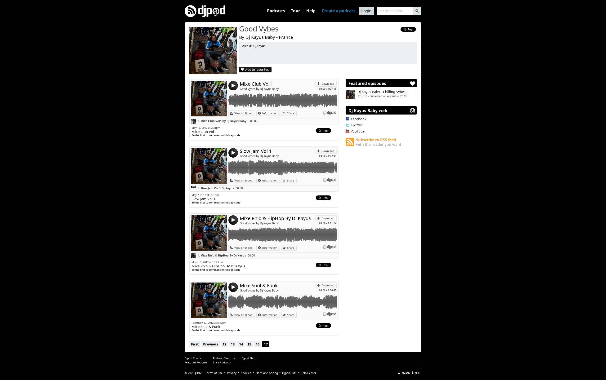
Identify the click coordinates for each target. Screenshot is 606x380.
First (195, 344)
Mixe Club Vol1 (256, 84)
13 (233, 344)
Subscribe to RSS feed (378, 142)
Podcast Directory (224, 358)
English (416, 373)
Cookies (246, 373)
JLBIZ (198, 373)
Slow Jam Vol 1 (256, 151)
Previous (210, 344)
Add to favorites (257, 69)
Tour (295, 10)
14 (241, 344)
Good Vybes (258, 29)
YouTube (358, 131)
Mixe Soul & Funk (259, 285)
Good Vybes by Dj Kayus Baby (259, 89)
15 (249, 344)
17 (266, 344)
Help (311, 10)
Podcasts (276, 10)
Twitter (356, 125)
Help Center (308, 373)
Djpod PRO (289, 373)
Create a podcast (338, 10)
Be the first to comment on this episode (216, 135)
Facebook (358, 119)
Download (327, 83)
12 (224, 344)
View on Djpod (243, 113)
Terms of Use (214, 373)
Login (366, 10)
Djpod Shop (248, 358)
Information (269, 113)
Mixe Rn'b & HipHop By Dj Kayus (275, 218)
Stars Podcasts (222, 362)
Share (290, 113)
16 (257, 344)
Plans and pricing (266, 373)
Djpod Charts (193, 358)
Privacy (231, 373)
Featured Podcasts (196, 362)
